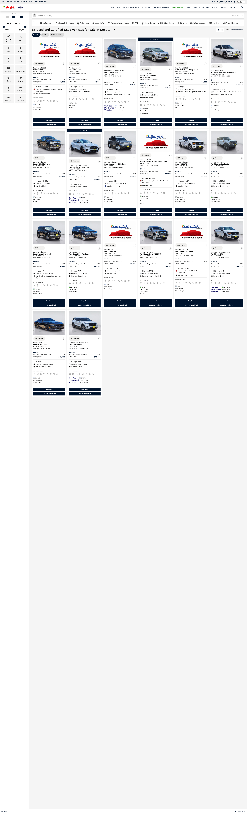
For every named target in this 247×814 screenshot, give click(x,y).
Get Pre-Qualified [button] (49, 124)
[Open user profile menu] (234, 2)
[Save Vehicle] (63, 64)
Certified (14, 14)
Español (224, 7)
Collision (206, 7)
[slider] (4, 27)
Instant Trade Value (131, 7)
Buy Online (146, 7)
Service (197, 7)
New (112, 7)
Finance (215, 7)
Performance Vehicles (161, 7)
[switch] (6, 15)
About (232, 7)
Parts (189, 7)
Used (118, 7)
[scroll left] (35, 23)
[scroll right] (241, 23)
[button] (242, 7)
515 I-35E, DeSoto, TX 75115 (223, 2)
